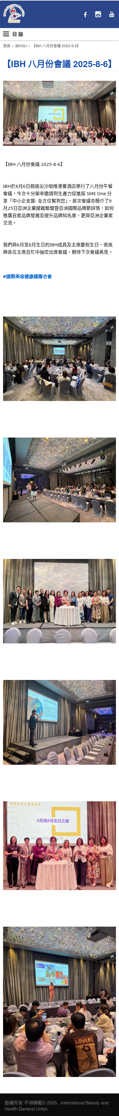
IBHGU (21, 45)
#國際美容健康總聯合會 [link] (27, 276)
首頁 (6, 45)
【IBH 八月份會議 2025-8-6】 (56, 45)
